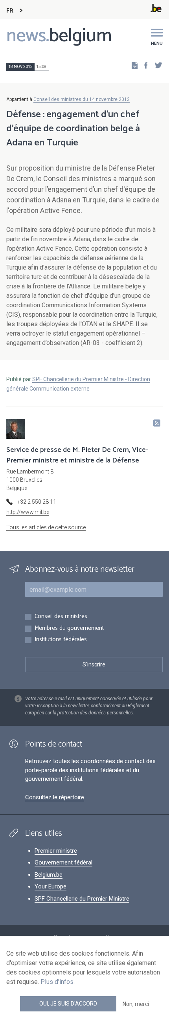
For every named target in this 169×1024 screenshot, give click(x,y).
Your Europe (50, 886)
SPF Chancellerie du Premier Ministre (82, 898)
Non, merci (136, 1004)
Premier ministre (56, 850)
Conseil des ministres (61, 616)
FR (9, 11)
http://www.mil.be (27, 512)
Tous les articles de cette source (46, 527)
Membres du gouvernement (69, 628)
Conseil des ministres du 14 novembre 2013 (81, 99)
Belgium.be (48, 874)
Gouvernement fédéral (63, 862)
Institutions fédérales (61, 639)
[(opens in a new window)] (143, 65)
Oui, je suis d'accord (68, 1003)
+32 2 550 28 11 (36, 502)
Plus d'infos (56, 981)
